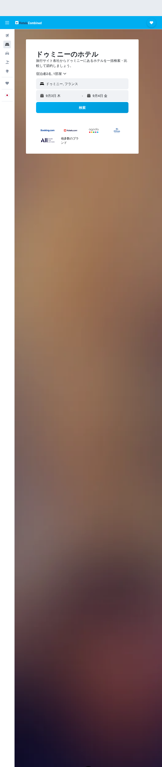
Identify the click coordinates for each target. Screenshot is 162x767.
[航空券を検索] (7, 35)
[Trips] (7, 83)
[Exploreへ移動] (7, 71)
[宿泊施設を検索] (7, 44)
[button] (7, 22)
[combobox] (51, 74)
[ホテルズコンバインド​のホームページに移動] (28, 22)
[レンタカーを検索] (7, 53)
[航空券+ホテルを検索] (7, 62)
